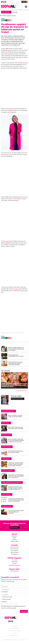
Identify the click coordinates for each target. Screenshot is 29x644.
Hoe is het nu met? (7, 470)
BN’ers (14, 537)
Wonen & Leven (6, 506)
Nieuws (14, 534)
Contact (14, 563)
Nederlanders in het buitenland (11, 482)
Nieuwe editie (14, 541)
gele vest (22, 62)
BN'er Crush (5, 422)
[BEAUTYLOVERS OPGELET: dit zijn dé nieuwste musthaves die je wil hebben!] (14, 349)
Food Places (6, 458)
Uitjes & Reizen (6, 494)
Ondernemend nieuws (14, 565)
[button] (24, 2)
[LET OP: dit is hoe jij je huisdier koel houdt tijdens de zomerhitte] (14, 512)
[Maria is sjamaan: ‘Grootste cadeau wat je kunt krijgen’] (14, 416)
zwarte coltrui (17, 289)
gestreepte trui (16, 197)
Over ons (14, 560)
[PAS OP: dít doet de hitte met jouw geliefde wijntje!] (14, 452)
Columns (14, 539)
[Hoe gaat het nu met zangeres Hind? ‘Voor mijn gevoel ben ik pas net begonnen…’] (14, 476)
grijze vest (6, 241)
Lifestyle (15, 12)
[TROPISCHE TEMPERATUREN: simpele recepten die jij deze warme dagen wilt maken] (14, 464)
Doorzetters (6, 434)
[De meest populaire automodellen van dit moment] (14, 356)
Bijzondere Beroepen (8, 411)
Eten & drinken (6, 446)
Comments (4, 601)
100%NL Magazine (8, 6)
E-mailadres (4, 591)
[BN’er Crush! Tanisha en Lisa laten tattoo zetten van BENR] (14, 428)
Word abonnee (14, 527)
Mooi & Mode (5, 12)
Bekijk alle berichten (21, 390)
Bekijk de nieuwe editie (17, 398)
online (9, 50)
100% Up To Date (7, 597)
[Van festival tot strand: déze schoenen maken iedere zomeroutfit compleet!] (14, 363)
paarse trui (8, 154)
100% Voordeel (6, 599)
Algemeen (14, 536)
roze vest (12, 108)
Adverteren (14, 561)
